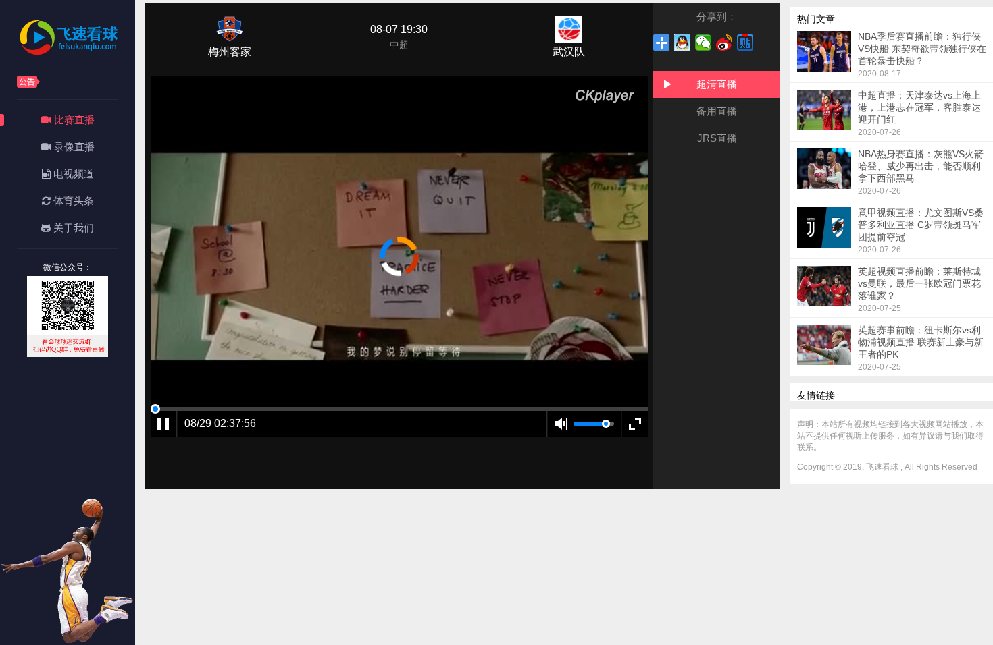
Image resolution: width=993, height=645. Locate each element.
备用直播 (716, 111)
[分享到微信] (703, 42)
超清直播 (716, 84)
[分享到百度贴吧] (745, 42)
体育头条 (72, 200)
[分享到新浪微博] (724, 42)
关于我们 (72, 227)
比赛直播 (73, 119)
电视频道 (72, 173)
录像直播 (73, 146)
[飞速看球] (67, 53)
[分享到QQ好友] (682, 42)
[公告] (77, 79)
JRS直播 (717, 138)
